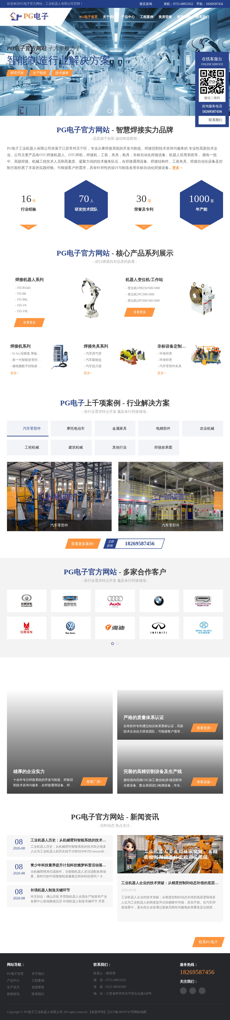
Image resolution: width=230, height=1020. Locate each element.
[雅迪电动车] (115, 628)
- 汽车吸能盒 (93, 360)
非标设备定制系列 (173, 346)
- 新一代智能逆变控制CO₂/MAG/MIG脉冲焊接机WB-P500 (26, 360)
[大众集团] (71, 628)
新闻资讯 (184, 17)
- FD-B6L (21, 299)
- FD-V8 (20, 305)
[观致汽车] (203, 601)
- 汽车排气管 (93, 353)
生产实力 (13, 987)
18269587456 (214, 4)
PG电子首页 (89, 17)
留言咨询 (145, 4)
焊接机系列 (20, 346)
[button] (109, 111)
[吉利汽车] (71, 601)
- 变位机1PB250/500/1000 (143, 288)
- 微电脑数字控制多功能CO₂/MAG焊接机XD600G (26, 366)
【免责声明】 (97, 1012)
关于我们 (109, 17)
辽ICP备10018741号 (120, 1012)
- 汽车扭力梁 (93, 366)
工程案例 (146, 17)
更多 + (177, 168)
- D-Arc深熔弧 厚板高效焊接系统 (26, 353)
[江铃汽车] (27, 628)
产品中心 (128, 17)
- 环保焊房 (164, 353)
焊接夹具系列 (96, 346)
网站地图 (140, 1012)
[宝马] (159, 601)
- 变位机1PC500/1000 (140, 294)
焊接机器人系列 (29, 279)
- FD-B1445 (23, 288)
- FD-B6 (20, 293)
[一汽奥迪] (115, 601)
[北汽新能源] (203, 628)
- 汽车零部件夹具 (169, 366)
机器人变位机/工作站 (144, 279)
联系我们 (202, 17)
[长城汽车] (27, 601)
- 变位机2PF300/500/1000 (143, 300)
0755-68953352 (183, 4)
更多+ (14, 373)
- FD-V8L (21, 311)
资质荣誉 (165, 17)
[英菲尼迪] (159, 628)
